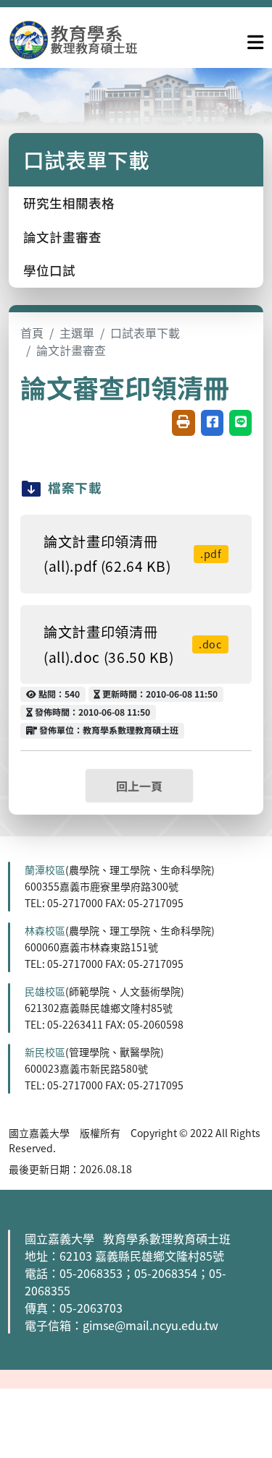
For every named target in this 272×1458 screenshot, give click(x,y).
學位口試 (49, 270)
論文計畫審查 (62, 237)
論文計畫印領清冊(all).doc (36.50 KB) (133, 644)
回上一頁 (139, 785)
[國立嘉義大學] (87, 39)
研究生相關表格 (69, 203)
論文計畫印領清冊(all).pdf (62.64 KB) (133, 554)
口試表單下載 (145, 332)
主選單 (76, 332)
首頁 (32, 332)
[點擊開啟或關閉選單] (255, 39)
